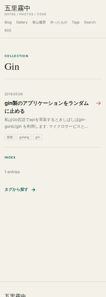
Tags (75, 22)
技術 (10, 137)
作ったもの (58, 22)
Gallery (22, 22)
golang (24, 137)
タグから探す (20, 189)
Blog (8, 22)
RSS (8, 30)
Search (90, 22)
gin (37, 137)
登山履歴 (39, 22)
